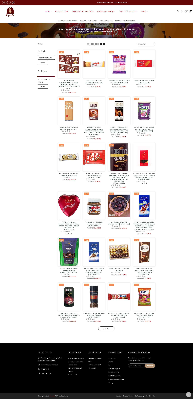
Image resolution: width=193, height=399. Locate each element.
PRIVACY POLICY (114, 369)
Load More (106, 329)
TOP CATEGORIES (127, 11)
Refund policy (139, 396)
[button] (65, 90)
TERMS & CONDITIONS (116, 379)
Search (118, 396)
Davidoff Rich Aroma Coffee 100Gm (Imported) (94, 315)
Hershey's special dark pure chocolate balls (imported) (69, 315)
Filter (41, 44)
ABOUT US (111, 358)
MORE (143, 11)
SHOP (47, 11)
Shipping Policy (150, 396)
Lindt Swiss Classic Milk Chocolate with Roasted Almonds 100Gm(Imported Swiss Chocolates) (144, 225)
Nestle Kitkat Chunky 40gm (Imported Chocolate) (119, 315)
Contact (110, 362)
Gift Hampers (92, 368)
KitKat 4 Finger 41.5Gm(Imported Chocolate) (94, 175)
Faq (109, 365)
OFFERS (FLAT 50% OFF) (83, 11)
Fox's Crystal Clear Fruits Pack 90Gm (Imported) (144, 315)
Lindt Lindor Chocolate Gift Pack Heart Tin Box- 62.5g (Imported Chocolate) (68, 225)
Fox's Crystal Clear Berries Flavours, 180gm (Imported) (144, 129)
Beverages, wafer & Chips (88, 21)
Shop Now (123, 2)
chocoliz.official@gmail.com (49, 365)
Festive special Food (106, 21)
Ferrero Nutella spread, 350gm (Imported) (94, 224)
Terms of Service (128, 396)
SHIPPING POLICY (114, 376)
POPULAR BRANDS (105, 11)
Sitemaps (111, 383)
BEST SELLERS (61, 11)
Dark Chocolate (73, 375)
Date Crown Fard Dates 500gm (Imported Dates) (69, 270)
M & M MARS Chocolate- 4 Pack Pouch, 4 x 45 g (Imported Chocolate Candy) (69, 84)
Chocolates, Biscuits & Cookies (67, 21)
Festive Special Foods (94, 365)
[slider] (37, 76)
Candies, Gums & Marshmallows (125, 21)
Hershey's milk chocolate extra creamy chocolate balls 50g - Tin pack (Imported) (94, 130)
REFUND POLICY (113, 372)
